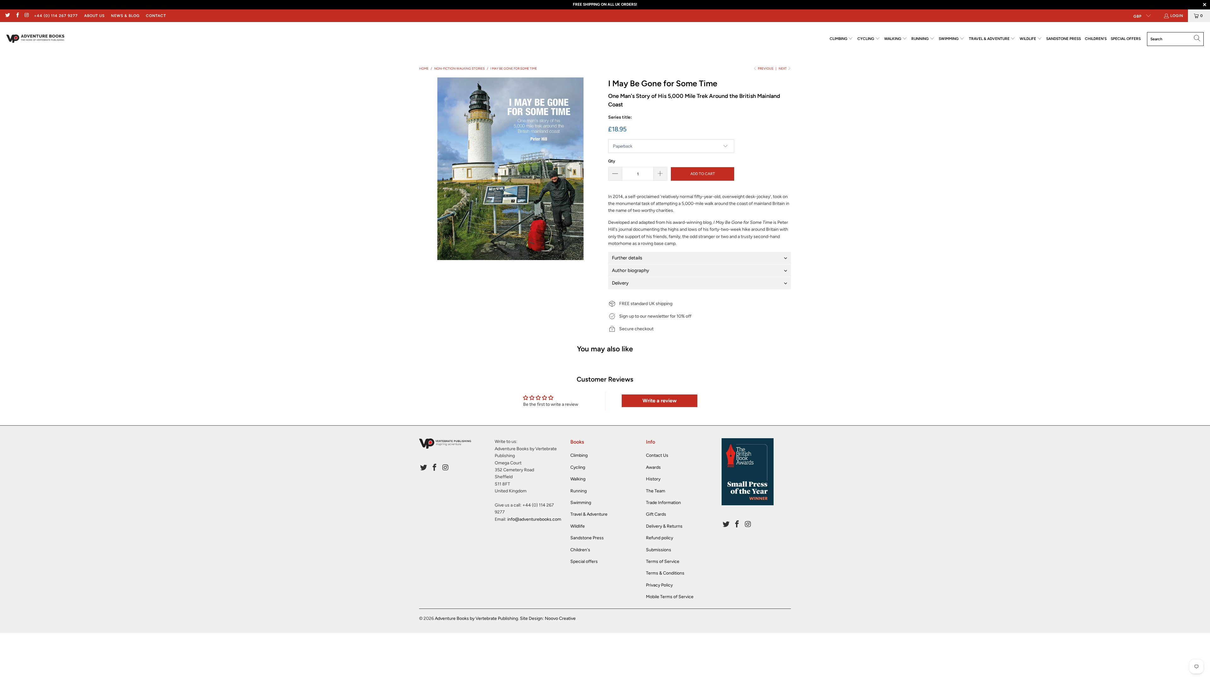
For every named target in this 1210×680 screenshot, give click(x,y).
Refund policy (659, 538)
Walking (577, 479)
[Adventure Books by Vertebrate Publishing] (35, 39)
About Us (94, 16)
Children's (580, 549)
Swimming (580, 502)
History (653, 479)
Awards (653, 467)
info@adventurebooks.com (534, 519)
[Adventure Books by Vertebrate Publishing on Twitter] (7, 16)
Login (1176, 16)
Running (578, 491)
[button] (841, 38)
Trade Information (663, 502)
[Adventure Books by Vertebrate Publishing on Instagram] (26, 16)
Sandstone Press (587, 538)
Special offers (584, 561)
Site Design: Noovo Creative (548, 618)
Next (783, 68)
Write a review (659, 401)
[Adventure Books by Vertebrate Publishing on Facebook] (17, 16)
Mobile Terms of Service (670, 596)
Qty (611, 161)
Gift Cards (656, 514)
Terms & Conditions (665, 573)
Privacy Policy (659, 585)
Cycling (577, 467)
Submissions (658, 549)
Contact (156, 16)
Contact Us (657, 455)
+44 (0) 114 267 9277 (56, 16)
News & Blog (125, 16)
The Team (655, 491)
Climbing (579, 455)
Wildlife (577, 526)
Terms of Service (662, 561)
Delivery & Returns (664, 526)
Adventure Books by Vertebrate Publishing (476, 618)
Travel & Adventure (589, 514)
